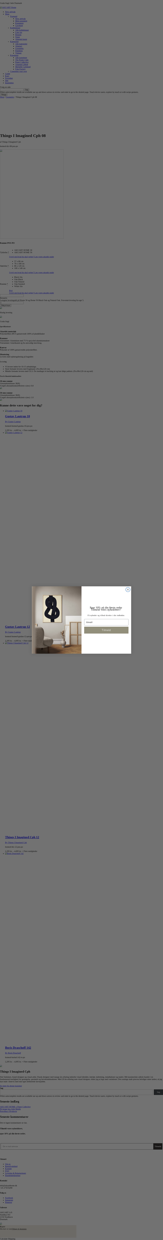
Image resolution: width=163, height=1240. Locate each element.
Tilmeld (106, 630)
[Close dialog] (128, 589)
